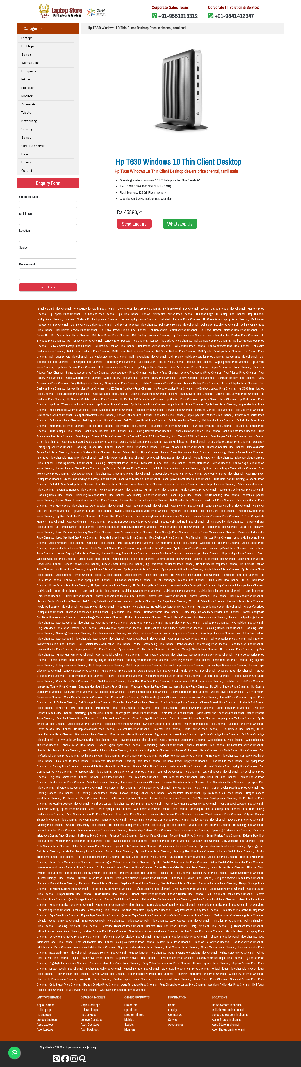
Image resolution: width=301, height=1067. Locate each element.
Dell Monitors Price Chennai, (190, 346)
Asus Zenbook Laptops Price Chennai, (230, 442)
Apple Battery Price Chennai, (121, 378)
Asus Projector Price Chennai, (217, 633)
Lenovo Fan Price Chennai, (167, 553)
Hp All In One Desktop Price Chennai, (217, 564)
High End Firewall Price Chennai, (75, 708)
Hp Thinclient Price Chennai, (237, 649)
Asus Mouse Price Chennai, (109, 638)
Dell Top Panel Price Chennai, (246, 724)
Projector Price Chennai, (167, 729)
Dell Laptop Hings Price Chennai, (102, 420)
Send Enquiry (134, 223)
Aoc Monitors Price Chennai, (211, 617)
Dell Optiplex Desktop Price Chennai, (115, 346)
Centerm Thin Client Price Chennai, (167, 926)
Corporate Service (33, 146)
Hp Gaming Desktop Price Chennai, (69, 803)
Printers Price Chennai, (101, 426)
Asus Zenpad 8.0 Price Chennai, (190, 436)
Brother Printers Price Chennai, (162, 612)
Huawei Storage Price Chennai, (142, 968)
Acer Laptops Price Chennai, (74, 394)
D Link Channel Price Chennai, (140, 756)
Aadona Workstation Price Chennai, (95, 947)
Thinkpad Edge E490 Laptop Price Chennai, (221, 314)
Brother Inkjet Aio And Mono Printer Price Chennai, (211, 612)
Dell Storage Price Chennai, (95, 702)
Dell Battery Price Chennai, (121, 362)
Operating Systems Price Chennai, (232, 830)
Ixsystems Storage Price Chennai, (69, 889)
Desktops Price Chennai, (149, 410)
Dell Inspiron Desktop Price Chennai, (133, 351)
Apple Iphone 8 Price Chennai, (119, 670)
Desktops (28, 46)
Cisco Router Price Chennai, (95, 559)
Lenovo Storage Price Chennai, (82, 670)
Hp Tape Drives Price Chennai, (97, 607)
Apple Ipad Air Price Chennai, (85, 724)
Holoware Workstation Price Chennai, (183, 782)
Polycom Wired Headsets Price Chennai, (218, 814)
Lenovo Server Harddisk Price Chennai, (228, 505)
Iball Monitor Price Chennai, (183, 947)
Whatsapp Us (179, 223)
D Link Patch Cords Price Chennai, (100, 591)
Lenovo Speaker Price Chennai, (82, 564)
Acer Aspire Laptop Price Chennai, (150, 750)
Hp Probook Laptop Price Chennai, (174, 388)
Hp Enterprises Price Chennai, (106, 665)
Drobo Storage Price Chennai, (227, 889)
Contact (27, 171)
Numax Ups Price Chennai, (96, 979)
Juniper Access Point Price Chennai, (147, 920)
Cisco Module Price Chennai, (228, 761)
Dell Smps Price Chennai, (172, 601)
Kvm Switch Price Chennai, (144, 777)
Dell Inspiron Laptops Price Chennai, (205, 724)
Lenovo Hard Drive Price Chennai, (167, 596)
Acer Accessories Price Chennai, (190, 367)
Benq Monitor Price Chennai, (247, 644)
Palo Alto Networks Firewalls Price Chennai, (142, 878)
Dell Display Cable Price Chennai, (102, 601)
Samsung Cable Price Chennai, (56, 495)
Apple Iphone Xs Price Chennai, (237, 718)
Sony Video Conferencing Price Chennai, (167, 963)
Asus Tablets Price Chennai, (240, 431)
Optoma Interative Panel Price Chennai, (222, 846)
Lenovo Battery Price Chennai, (159, 378)
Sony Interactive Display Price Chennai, (197, 910)
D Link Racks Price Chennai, (180, 591)
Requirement (27, 264)
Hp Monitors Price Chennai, (182, 399)
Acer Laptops (45, 1029)
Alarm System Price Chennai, (228, 867)
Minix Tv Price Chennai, (178, 617)
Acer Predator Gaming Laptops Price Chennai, (190, 803)
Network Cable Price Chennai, (108, 777)
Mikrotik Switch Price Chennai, (96, 878)
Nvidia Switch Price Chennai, (246, 873)
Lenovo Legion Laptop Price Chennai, (120, 745)
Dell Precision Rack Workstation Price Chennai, (105, 644)
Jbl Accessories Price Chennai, (229, 638)
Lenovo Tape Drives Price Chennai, (227, 665)
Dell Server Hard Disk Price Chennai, (92, 324)
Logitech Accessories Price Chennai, (179, 771)
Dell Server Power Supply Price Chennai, (123, 330)
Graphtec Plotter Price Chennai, (212, 942)
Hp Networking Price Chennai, (223, 495)
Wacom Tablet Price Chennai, (150, 766)
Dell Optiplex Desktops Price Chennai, (220, 351)
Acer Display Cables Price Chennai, (148, 495)
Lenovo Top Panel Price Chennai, (228, 548)
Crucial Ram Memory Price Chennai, (86, 825)
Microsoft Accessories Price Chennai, (87, 612)
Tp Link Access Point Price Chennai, (223, 793)
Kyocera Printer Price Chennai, (245, 819)
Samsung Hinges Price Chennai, (105, 660)
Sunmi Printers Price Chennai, (224, 835)
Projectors (130, 1005)
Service (26, 137)
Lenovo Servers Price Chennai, (149, 394)
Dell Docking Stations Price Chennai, (97, 793)
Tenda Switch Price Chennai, (211, 979)
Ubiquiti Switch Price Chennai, (211, 873)
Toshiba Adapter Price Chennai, (240, 383)
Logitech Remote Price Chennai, (69, 777)
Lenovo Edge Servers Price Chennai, (171, 814)
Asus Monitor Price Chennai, (133, 607)
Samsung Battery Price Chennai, (237, 378)
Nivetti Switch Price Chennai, (109, 974)
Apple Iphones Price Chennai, (232, 362)
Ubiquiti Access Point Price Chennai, (59, 920)
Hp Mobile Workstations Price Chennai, (173, 607)
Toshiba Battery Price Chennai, (202, 383)
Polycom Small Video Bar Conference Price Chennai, (159, 819)
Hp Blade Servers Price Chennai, (239, 750)
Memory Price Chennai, (51, 825)
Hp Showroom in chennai (227, 1005)
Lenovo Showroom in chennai (230, 1014)
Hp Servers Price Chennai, (121, 787)
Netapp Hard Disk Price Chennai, (94, 771)
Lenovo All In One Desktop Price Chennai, (193, 585)
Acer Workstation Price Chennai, (226, 782)
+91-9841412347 (234, 16)
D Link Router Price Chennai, (224, 580)
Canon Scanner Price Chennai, (67, 660)
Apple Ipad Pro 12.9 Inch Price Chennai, (210, 415)
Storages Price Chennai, (52, 458)
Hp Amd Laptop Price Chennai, (150, 585)
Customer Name (29, 196)
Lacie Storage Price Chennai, (172, 532)
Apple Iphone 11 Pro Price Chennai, (96, 649)
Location (24, 230)
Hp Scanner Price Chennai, (113, 404)
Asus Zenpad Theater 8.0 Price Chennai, (99, 436)
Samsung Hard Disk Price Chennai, (194, 851)
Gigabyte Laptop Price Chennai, (69, 963)
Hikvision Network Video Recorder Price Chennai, (66, 867)
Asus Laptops (45, 1024)
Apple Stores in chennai (226, 1019)
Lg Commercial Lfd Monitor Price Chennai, (170, 564)
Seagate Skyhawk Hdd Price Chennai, (183, 521)
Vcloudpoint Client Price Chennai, (214, 458)
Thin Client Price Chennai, (227, 920)
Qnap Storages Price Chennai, (235, 670)
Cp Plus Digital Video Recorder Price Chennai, (180, 862)
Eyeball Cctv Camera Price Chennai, (136, 846)
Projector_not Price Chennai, (182, 484)
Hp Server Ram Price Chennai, (116, 516)
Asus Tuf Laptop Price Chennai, (139, 984)
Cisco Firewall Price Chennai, (197, 708)
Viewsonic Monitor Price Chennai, (57, 686)
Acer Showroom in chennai (228, 1029)
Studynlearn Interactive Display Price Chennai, (181, 936)
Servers (26, 54)
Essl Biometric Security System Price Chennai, (92, 873)
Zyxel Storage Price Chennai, (190, 889)
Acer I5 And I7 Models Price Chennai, (140, 479)
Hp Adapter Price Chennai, (153, 367)
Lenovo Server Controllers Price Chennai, (144, 500)
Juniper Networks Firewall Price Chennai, (239, 878)
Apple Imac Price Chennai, (222, 404)
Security (27, 129)
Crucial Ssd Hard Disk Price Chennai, (210, 825)
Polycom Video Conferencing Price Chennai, (203, 644)
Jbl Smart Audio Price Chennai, (225, 521)
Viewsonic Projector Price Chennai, (152, 686)
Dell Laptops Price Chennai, (99, 314)
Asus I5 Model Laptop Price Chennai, (185, 442)
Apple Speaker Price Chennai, (154, 548)
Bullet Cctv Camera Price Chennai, (92, 846)
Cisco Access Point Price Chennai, (91, 473)
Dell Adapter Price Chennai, (87, 362)
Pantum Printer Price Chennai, (67, 782)
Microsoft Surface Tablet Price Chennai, (164, 463)
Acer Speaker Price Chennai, (107, 505)
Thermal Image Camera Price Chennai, (100, 617)
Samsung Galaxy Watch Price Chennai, (117, 463)
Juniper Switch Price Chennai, (75, 894)
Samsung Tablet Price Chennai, (143, 761)
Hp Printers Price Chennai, (132, 426)
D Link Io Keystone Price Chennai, (142, 591)
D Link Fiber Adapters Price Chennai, (220, 591)
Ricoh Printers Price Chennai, (80, 798)
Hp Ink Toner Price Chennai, (162, 489)
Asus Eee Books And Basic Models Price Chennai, (90, 442)
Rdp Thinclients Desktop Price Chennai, (209, 537)
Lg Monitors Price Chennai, (127, 612)
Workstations (30, 63)
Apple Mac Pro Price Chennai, (186, 404)
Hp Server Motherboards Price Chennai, (195, 750)
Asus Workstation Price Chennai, (147, 952)
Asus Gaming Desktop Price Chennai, (151, 431)
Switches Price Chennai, (153, 835)
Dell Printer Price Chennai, (146, 803)
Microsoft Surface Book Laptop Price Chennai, (231, 766)
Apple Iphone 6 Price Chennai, (104, 569)
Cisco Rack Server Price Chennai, (83, 697)
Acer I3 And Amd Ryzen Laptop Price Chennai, (90, 479)
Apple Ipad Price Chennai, (170, 415)
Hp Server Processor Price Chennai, (121, 489)
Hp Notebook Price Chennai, (222, 756)
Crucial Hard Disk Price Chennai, (188, 857)
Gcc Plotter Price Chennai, (248, 942)
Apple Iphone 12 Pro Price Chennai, (135, 771)
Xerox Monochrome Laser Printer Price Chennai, (174, 676)
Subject (24, 247)
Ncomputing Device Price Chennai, (164, 745)
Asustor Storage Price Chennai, (57, 878)
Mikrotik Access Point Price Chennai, (60, 931)
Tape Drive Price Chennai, (64, 915)
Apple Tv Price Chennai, (109, 575)
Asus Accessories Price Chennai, (75, 622)
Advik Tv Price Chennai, (63, 702)
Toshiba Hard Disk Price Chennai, (244, 681)
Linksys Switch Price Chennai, (66, 968)
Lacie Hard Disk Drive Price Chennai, (149, 681)
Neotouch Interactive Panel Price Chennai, (115, 963)
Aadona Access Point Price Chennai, (214, 899)
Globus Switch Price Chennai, (246, 974)
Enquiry (26, 162)
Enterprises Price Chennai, (72, 665)
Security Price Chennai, (206, 841)
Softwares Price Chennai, (93, 835)
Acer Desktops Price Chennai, (111, 394)
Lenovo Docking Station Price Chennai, (125, 553)
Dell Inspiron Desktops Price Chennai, (89, 351)
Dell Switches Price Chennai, (246, 596)
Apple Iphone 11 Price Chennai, (74, 575)
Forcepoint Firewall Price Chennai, (99, 883)
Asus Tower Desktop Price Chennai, (106, 431)
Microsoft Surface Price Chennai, (91, 452)
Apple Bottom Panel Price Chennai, (220, 543)
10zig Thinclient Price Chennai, (209, 926)
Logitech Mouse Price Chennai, (221, 771)
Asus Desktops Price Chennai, (67, 426)
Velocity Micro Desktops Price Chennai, (220, 958)
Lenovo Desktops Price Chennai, (86, 388)
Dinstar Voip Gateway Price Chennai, (150, 830)
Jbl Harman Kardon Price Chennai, (75, 527)
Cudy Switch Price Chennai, (65, 984)
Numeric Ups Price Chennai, (140, 601)
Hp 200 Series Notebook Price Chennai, (129, 388)
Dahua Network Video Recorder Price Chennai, (182, 867)
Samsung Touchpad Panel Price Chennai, (101, 495)
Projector (28, 88)
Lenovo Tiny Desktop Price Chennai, (171, 340)
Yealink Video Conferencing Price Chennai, (238, 915)
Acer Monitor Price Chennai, (112, 484)
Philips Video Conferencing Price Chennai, (167, 899)
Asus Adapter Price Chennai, (147, 622)
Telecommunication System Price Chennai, (103, 830)
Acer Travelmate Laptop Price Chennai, (135, 740)
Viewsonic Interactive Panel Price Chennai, (223, 905)
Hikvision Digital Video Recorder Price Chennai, (122, 862)
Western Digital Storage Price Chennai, (223, 309)
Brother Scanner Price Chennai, (144, 617)
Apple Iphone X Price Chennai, (198, 670)
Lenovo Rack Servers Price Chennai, (237, 394)
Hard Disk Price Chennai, (82, 458)
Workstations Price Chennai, (92, 734)
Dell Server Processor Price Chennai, (136, 324)
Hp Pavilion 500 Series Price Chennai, (142, 399)
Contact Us (175, 1014)
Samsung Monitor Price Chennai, (214, 410)
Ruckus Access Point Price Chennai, (202, 931)
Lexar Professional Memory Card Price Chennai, (84, 532)
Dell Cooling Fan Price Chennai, (151, 335)
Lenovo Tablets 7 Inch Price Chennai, (138, 447)
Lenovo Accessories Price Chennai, (201, 372)
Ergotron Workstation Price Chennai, (131, 734)
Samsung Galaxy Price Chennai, (74, 463)
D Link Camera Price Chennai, (238, 729)
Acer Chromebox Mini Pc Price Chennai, (90, 814)
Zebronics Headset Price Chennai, (77, 489)
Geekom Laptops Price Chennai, (132, 979)
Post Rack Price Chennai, (220, 500)
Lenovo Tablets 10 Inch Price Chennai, (136, 452)
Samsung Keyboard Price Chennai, (191, 660)
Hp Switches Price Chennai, (189, 335)
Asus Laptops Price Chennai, (67, 431)
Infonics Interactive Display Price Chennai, (127, 936)
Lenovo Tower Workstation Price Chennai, (186, 452)
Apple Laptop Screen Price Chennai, (134, 559)
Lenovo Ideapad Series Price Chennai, (78, 468)
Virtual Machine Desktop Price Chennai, (136, 702)
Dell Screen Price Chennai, (185, 420)
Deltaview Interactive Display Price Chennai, (75, 936)
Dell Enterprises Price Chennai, (144, 665)
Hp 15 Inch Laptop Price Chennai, (230, 686)
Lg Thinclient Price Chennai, (246, 926)
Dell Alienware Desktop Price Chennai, (215, 798)
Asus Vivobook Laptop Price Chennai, (121, 628)
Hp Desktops (88, 1014)
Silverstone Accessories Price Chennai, (80, 787)
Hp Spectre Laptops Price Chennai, (111, 585)
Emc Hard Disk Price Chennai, (73, 761)
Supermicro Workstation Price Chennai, (141, 947)
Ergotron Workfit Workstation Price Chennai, (198, 681)
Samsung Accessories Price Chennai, (88, 372)
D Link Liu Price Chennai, (78, 596)
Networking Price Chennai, (248, 825)
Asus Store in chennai (225, 1024)
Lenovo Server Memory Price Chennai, (214, 532)
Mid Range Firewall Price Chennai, (116, 708)
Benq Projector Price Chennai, (183, 622)
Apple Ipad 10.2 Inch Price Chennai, (58, 607)
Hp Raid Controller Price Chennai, (76, 516)
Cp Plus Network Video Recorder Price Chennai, (125, 867)
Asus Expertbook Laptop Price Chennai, (105, 750)
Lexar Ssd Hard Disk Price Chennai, (77, 537)
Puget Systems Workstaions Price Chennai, (193, 952)
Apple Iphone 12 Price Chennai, (226, 740)
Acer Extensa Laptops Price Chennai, (110, 809)
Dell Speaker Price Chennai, (186, 500)
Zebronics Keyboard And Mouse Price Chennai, (163, 516)
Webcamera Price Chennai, (186, 766)
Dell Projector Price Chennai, (155, 346)
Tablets (26, 112)
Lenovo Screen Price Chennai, (174, 559)
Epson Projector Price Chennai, (86, 676)
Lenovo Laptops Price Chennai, (139, 319)
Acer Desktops (90, 1029)
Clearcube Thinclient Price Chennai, (122, 926)
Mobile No (25, 213)
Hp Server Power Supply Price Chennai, (186, 761)
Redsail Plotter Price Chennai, (229, 968)
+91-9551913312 (178, 16)
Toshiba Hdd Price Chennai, (175, 873)
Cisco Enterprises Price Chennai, (132, 473)
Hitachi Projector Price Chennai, (125, 676)
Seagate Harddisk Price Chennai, (190, 692)
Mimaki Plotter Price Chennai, (174, 942)
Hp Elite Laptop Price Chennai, (169, 825)
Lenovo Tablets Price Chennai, (135, 415)
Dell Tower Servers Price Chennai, (68, 356)
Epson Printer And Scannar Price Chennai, (221, 713)
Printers (27, 79)
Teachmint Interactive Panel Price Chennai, (201, 974)
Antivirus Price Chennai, (124, 835)
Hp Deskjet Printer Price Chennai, (169, 426)
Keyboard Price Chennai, (185, 511)
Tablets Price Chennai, (200, 362)
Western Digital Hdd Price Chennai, (180, 527)
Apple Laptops (45, 1005)
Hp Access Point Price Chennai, (240, 575)
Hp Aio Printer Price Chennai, (177, 713)
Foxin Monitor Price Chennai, (74, 974)
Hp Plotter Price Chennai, (70, 569)
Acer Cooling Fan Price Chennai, (86, 521)
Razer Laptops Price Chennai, (177, 958)
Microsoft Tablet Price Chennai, (207, 601)
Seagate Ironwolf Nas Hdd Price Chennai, (124, 537)
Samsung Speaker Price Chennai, (95, 713)
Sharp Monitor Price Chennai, (219, 947)
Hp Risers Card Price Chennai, (219, 511)
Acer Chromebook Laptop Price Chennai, (183, 740)
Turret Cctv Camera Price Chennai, (71, 862)
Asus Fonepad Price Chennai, (181, 633)
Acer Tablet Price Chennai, (132, 814)
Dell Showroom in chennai (228, 1009)
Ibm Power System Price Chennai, (140, 782)
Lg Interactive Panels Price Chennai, (177, 543)
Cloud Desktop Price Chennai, (201, 729)
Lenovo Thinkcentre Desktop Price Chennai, (168, 314)
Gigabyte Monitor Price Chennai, (108, 952)
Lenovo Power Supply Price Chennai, (123, 564)
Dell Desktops (89, 1009)
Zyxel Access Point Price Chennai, (190, 920)
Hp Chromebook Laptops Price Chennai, (241, 585)
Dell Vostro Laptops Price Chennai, (180, 319)
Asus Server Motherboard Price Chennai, (123, 990)
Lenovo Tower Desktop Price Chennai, (127, 340)
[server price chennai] (65, 1058)
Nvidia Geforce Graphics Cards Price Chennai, (142, 511)
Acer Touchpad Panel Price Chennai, (147, 505)
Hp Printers (131, 1009)
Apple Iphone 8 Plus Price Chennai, (158, 670)
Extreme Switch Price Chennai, (186, 894)
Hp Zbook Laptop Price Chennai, (111, 803)
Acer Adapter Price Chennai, (240, 372)
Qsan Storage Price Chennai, (85, 899)
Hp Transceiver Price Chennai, (85, 340)
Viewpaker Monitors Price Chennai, (95, 415)
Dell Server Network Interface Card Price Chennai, (229, 330)
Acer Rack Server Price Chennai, (76, 718)
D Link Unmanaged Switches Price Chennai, (179, 580)
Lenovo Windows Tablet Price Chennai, (169, 458)
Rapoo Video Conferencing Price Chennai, (121, 905)
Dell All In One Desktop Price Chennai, (72, 484)
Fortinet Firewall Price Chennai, (181, 309)
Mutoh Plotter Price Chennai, (55, 947)
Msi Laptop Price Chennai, (110, 692)
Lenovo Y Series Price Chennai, (245, 601)
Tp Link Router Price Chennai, (154, 851)
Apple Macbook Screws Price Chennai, (113, 548)
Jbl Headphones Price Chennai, (220, 527)
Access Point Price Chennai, (184, 793)
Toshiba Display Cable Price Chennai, (59, 601)
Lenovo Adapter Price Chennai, (197, 378)
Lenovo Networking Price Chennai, (198, 697)
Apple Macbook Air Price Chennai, (70, 410)
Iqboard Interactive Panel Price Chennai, (234, 936)
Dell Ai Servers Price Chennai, (208, 819)
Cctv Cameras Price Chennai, (239, 841)
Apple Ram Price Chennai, (223, 857)
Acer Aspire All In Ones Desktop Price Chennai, (161, 809)
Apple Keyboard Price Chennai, (67, 543)
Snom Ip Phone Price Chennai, (192, 830)
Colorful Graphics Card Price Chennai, (140, 309)
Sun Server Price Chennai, (107, 761)
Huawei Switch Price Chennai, (149, 894)
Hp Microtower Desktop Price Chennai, (181, 756)
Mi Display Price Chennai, (65, 766)
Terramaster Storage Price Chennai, (112, 889)
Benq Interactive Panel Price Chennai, (72, 905)
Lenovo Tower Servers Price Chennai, (191, 394)
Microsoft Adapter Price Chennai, (226, 447)
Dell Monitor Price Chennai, (218, 420)
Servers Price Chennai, (179, 410)
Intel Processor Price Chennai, (180, 777)
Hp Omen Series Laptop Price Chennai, (226, 319)
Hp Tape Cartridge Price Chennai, (220, 734)
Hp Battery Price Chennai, (164, 372)
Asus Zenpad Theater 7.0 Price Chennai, (147, 436)
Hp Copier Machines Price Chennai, (95, 729)
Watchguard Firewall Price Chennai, (137, 713)
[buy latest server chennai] (82, 1058)
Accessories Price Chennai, (242, 356)
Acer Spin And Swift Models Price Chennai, (187, 479)
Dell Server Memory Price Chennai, (179, 324)
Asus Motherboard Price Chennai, (146, 638)
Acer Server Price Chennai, (147, 484)
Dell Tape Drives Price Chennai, (111, 335)
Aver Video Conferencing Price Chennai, (97, 910)
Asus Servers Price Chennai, (82, 990)
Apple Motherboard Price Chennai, (69, 548)
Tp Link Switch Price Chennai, (187, 835)
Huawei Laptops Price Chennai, (212, 963)
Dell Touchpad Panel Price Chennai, (145, 420)
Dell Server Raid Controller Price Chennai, (173, 330)
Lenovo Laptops (47, 1019)
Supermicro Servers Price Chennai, (137, 958)
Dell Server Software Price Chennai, (77, 330)
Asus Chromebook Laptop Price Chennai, (183, 984)
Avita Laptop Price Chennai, (103, 782)
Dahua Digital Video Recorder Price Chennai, (236, 862)
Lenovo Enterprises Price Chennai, (184, 665)
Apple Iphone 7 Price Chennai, (222, 569)
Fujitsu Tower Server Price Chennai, (93, 958)
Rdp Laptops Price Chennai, (239, 553)
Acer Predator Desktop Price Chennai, (165, 654)
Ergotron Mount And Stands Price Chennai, (104, 686)
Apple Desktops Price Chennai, (231, 660)
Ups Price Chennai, (129, 314)
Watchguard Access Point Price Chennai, (186, 968)
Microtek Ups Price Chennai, (134, 729)
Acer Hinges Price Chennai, (187, 495)
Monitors (27, 96)
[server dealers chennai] (56, 1058)
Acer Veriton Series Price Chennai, (224, 473)
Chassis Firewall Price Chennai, (218, 702)
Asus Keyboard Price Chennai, (74, 638)
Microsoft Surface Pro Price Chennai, (210, 463)
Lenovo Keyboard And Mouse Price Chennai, (120, 596)
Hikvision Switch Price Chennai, (236, 851)
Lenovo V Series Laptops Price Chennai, (87, 580)
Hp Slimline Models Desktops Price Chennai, (93, 399)
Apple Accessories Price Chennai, (231, 367)
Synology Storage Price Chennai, (163, 724)
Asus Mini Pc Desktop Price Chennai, (229, 984)
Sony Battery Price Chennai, (87, 383)
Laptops (27, 38)
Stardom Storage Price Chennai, (180, 702)
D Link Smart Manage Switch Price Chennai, (192, 649)
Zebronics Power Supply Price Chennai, (122, 458)
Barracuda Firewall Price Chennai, (58, 883)
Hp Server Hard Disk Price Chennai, (93, 511)
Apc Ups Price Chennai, (249, 410)
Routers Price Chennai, (120, 851)
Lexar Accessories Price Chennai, (134, 532)
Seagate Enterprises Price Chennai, (148, 692)
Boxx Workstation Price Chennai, (68, 952)
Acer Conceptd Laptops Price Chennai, (241, 803)
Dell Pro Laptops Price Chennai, (138, 873)
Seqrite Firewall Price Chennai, (179, 883)
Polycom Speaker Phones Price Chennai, (103, 819)
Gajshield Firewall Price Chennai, (140, 883)
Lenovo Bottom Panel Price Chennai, (215, 559)
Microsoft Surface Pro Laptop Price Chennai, (92, 319)
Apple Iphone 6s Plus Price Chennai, (182, 569)
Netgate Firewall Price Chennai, (173, 979)
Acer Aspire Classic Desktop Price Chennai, (215, 809)
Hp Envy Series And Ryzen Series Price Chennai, (83, 740)
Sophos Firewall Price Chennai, (104, 968)
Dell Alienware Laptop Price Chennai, (71, 346)
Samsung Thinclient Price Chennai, (78, 926)
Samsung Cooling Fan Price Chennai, (241, 489)
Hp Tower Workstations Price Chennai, (72, 404)
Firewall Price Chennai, (233, 697)
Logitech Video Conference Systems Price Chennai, (68, 628)
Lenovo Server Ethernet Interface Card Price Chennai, (87, 500)
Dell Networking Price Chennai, (159, 697)
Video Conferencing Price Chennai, (154, 644)
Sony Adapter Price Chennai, (122, 383)
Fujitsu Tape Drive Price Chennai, (100, 915)
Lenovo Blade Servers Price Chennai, (211, 654)
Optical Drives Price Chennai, (228, 692)
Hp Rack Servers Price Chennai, (218, 399)
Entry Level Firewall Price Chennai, (158, 708)
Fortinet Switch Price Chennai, (122, 899)
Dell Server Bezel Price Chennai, (220, 324)
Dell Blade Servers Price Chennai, (101, 756)
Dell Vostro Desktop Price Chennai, (176, 351)
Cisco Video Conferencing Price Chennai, (188, 915)
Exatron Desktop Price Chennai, (101, 984)
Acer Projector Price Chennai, (218, 484)
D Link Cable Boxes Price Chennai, (58, 591)
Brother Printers (134, 1014)
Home (171, 1005)
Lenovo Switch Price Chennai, (79, 745)
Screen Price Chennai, (217, 676)
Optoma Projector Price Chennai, (178, 846)
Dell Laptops (44, 1009)
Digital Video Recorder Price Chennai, (99, 857)
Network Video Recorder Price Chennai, (144, 857)
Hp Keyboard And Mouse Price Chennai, (126, 468)
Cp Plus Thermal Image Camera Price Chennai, (229, 468)
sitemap (92, 1047)
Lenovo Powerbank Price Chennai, (209, 596)
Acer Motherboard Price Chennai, (69, 505)
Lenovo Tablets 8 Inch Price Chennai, (183, 447)
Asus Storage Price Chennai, (191, 686)
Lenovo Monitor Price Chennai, (56, 649)
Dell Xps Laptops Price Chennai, (213, 340)
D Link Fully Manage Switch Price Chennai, (176, 468)
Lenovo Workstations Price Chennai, (229, 346)
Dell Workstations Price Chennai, (148, 356)
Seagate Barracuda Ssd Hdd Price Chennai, (133, 521)
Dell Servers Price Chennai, (155, 787)
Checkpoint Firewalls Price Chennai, (192, 878)
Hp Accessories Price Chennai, (116, 367)
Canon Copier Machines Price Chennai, (235, 787)
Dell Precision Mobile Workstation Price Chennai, (197, 356)
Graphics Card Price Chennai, (55, 309)
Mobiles (129, 1019)
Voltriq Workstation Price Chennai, (136, 942)
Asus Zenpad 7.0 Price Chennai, (228, 436)
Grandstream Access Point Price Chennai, (154, 931)
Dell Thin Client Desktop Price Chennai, (162, 362)
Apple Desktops (90, 1005)
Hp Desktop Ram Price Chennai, (75, 654)
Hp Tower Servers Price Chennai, (76, 367)
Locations (28, 154)
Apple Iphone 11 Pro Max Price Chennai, (142, 649)
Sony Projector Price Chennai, (122, 697)
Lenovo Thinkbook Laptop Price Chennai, (124, 798)
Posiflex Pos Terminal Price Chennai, (59, 750)
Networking (29, 121)
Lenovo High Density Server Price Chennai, (238, 452)
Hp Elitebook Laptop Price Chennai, (216, 388)
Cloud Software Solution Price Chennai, (193, 718)
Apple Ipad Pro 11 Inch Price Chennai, (147, 575)
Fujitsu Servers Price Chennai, (237, 952)
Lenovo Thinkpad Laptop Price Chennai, (198, 431)
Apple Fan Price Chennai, (102, 543)
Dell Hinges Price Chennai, (65, 420)
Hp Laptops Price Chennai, (65, 314)
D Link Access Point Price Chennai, (69, 585)
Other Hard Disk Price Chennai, (219, 777)
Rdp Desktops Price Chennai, (166, 537)
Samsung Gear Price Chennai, (73, 633)
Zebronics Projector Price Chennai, (170, 841)
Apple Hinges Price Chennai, (190, 548)
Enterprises (29, 71)
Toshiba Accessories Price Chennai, (161, 383)
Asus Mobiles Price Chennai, (109, 633)
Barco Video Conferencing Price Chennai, (171, 905)
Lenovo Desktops (91, 1019)
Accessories (29, 104)
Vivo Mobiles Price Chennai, (247, 622)
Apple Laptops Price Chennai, (148, 404)
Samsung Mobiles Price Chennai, (225, 628)
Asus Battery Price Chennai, (112, 622)
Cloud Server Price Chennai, (114, 718)
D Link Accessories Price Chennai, (133, 580)
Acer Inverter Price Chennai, (187, 505)
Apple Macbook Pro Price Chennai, (112, 410)
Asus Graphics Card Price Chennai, (188, 638)
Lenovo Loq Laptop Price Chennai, (170, 798)
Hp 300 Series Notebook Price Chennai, (220, 607)
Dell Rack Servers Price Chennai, (109, 356)
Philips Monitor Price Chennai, (55, 415)
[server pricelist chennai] (74, 1058)
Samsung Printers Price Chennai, (95, 447)
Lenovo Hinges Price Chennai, (203, 553)
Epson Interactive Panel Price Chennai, (151, 974)
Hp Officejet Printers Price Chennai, (212, 426)
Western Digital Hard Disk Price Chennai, (79, 841)
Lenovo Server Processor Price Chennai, (216, 516)
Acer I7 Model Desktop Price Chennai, (118, 654)
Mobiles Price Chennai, (216, 622)
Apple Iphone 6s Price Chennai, (142, 569)
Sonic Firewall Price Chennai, (234, 708)
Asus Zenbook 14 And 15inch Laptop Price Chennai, (174, 628)
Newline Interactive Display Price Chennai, (147, 910)
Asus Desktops (90, 1024)
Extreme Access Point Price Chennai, (103, 920)
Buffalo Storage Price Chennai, (153, 889)
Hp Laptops (44, 1014)
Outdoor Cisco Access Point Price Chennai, (178, 473)
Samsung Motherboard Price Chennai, (148, 660)
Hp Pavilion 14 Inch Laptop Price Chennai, (195, 575)
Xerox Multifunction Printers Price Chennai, (233, 335)
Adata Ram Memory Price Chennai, (83, 851)
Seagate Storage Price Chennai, (218, 883)
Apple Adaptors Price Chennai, (129, 372)
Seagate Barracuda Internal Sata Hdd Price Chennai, (127, 527)
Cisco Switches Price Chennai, (109, 681)
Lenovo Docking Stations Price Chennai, (143, 793)
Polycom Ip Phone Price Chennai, (58, 979)
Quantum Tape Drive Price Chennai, (142, 915)
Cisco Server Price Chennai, (72, 681)
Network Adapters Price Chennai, (57, 830)
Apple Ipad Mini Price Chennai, (123, 724)
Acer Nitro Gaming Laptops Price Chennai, (62, 809)
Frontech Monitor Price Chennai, (95, 942)
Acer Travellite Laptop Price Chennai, (126, 841)
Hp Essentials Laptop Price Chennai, (130, 825)
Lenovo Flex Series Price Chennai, (206, 745)
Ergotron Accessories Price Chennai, (176, 734)
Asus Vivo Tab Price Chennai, (145, 633)
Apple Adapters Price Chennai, (84, 378)
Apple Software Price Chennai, (199, 489)
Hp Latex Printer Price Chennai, (245, 745)
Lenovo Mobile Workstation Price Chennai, (106, 766)
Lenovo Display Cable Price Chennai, (79, 553)
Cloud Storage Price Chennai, (150, 718)
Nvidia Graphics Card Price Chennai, (95, 309)
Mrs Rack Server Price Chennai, (136, 543)
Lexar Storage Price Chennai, (55, 729)
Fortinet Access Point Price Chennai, (106, 931)
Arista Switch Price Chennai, (112, 894)
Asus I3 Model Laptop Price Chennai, (141, 442)
